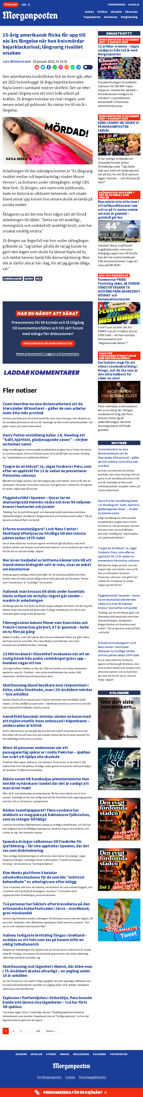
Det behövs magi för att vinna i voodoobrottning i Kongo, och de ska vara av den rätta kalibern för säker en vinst (118, 370)
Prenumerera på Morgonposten (47, 343)
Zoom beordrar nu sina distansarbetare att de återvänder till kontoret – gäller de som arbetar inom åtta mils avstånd (118, 457)
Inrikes (64, 1054)
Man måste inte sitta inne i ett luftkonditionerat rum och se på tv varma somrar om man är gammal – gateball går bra (118, 209)
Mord (29, 279)
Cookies (70, 1077)
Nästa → (51, 1031)
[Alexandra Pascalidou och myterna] (119, 940)
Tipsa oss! (10, 4)
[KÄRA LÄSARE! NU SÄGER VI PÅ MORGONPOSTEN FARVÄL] (119, 154)
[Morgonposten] (37, 16)
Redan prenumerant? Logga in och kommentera (47, 353)
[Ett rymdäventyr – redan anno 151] (119, 789)
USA (39, 279)
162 (38, 1031)
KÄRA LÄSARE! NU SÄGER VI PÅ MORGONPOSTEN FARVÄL (118, 126)
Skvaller (36, 1054)
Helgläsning (81, 1054)
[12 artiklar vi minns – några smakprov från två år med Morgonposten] (119, 78)
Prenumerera (116, 4)
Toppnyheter (118, 1054)
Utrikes (51, 1054)
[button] (26, 5)
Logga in (133, 4)
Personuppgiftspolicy (92, 1077)
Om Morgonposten (49, 1077)
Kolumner (99, 1054)
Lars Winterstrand (17, 61)
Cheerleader (12, 279)
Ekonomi (21, 1054)
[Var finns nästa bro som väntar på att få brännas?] (119, 738)
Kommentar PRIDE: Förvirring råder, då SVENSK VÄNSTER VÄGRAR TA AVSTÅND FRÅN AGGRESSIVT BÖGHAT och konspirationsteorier (119, 289)
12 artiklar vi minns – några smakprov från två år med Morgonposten (118, 50)
